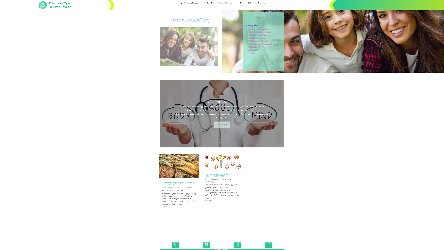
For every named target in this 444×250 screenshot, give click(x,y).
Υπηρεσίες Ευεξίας (191, 3)
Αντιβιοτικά (253, 51)
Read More (222, 125)
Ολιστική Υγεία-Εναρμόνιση (219, 110)
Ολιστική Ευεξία (200, 110)
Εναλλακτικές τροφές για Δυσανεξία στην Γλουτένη (178, 183)
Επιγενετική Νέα (255, 48)
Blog (242, 3)
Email (206, 247)
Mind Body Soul (208, 3)
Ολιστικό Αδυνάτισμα (227, 3)
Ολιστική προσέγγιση (222, 101)
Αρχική (179, 3)
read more (166, 206)
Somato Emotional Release (259, 32)
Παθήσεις (252, 54)
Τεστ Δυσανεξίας (176, 190)
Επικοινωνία (263, 3)
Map (237, 247)
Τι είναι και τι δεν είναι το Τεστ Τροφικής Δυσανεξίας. (218, 175)
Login (269, 247)
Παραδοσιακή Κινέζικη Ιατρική (261, 45)
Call (175, 247)
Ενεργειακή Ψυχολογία (246, 107)
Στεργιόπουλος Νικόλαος (192, 107)
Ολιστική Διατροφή (256, 39)
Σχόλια (250, 3)
